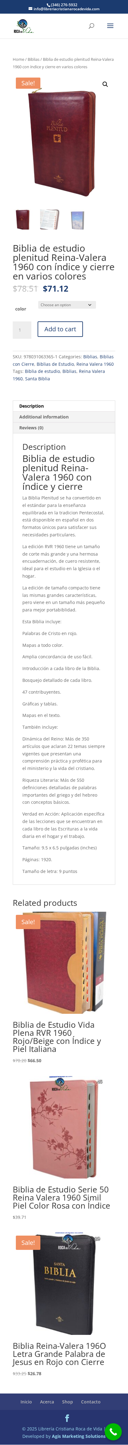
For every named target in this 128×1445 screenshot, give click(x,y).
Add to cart (60, 329)
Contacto (91, 1402)
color (20, 309)
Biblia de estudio (42, 371)
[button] (105, 84)
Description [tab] (31, 406)
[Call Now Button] (113, 1431)
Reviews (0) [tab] (31, 428)
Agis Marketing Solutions (79, 1436)
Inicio (26, 1402)
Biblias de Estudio (55, 364)
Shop (67, 1402)
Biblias (33, 59)
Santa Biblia (37, 379)
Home (18, 59)
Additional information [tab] (44, 417)
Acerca (47, 1402)
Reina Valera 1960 (95, 364)
